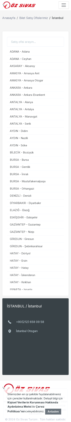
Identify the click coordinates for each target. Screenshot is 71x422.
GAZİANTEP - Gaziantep (25, 224)
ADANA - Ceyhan (20, 59)
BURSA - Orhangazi (22, 188)
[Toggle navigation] (64, 5)
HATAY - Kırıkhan (20, 282)
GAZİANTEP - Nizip (22, 232)
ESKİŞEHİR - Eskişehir (24, 217)
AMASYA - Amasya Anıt (24, 73)
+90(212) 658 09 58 (30, 322)
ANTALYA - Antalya (22, 109)
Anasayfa (8, 18)
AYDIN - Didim (19, 131)
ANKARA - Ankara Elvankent (27, 95)
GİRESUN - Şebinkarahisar (26, 246)
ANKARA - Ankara (21, 87)
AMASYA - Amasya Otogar (26, 80)
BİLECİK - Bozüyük (22, 152)
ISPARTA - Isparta (21, 289)
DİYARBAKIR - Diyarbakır (25, 203)
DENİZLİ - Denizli (20, 195)
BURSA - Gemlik (20, 167)
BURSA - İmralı (19, 174)
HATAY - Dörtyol (20, 253)
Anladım (53, 411)
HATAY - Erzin (18, 260)
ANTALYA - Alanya (21, 102)
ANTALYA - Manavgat (23, 116)
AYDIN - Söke (18, 145)
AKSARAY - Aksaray (22, 66)
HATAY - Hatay (19, 267)
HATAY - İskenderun (22, 275)
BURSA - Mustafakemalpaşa (28, 181)
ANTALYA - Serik (20, 123)
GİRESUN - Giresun (22, 239)
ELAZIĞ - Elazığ (19, 210)
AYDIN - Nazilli (19, 138)
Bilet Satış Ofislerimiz (33, 18)
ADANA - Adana (20, 51)
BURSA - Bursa (19, 159)
